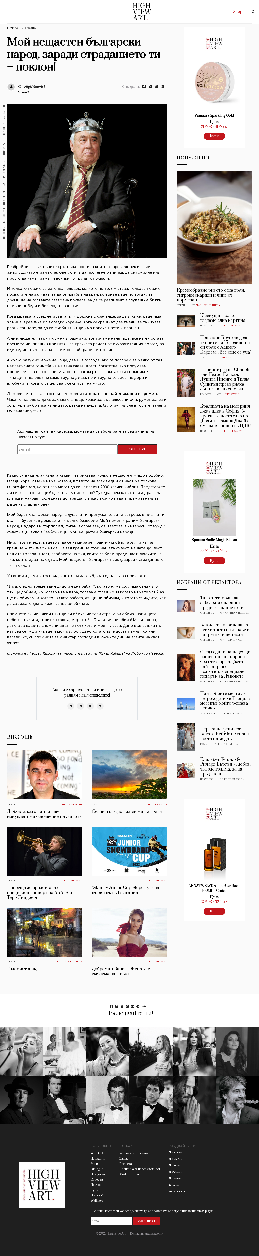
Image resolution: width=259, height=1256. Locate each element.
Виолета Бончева (69, 962)
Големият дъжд (22, 969)
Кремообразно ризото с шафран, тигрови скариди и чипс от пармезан (211, 295)
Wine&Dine (99, 1153)
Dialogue (97, 1169)
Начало (12, 28)
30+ (202, 357)
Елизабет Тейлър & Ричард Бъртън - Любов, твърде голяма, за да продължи (225, 767)
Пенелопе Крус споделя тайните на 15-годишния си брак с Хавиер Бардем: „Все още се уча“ (226, 345)
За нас (123, 1159)
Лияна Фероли (71, 804)
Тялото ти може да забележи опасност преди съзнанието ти (222, 602)
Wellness (207, 613)
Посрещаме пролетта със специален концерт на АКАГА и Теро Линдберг (39, 892)
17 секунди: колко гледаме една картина (222, 318)
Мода (204, 744)
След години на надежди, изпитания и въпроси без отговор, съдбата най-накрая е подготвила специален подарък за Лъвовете (225, 664)
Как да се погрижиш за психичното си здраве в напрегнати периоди (224, 629)
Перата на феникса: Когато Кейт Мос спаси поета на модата (224, 734)
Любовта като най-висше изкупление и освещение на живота (44, 814)
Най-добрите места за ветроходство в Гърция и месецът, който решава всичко (225, 701)
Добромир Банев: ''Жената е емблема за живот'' (121, 971)
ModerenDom (129, 1174)
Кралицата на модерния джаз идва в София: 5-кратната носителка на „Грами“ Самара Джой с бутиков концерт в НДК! (225, 416)
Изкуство (207, 326)
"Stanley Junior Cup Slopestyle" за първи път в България (125, 890)
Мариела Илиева (208, 305)
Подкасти (98, 1159)
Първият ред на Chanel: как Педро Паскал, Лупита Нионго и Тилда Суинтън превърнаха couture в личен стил (224, 379)
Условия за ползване (134, 1153)
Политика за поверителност (139, 1169)
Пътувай (97, 1195)
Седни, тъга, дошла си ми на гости (127, 811)
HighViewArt (34, 86)
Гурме (181, 305)
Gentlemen (208, 713)
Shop (237, 11)
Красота (205, 394)
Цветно (30, 28)
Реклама (125, 1164)
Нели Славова (157, 804)
